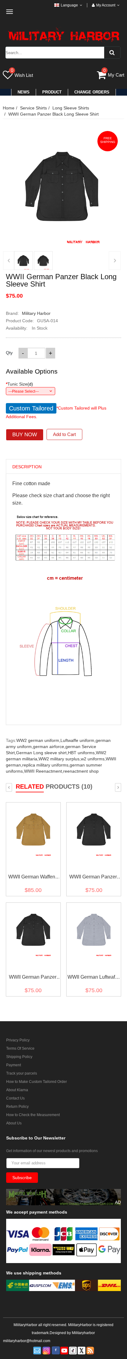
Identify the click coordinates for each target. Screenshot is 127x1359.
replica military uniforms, (46, 765)
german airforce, (49, 746)
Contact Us (15, 1098)
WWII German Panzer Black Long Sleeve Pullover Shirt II (93, 878)
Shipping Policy (19, 1057)
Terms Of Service (20, 1048)
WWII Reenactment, (43, 771)
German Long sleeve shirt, (42, 752)
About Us (14, 1123)
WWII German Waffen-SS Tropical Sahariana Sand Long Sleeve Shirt (32, 878)
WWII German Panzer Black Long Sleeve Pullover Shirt (32, 978)
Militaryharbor (83, 1333)
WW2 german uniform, (38, 740)
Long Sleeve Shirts (70, 107)
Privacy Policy (18, 1040)
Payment (13, 1065)
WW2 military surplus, (60, 758)
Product (52, 92)
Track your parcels (21, 1073)
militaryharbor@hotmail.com (26, 1341)
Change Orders (91, 92)
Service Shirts (33, 107)
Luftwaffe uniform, (78, 740)
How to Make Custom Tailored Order (36, 1082)
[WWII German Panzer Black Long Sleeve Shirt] (23, 260)
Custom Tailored (31, 408)
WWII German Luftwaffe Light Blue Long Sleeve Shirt (93, 978)
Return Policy (17, 1106)
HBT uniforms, (82, 752)
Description (27, 466)
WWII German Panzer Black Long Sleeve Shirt (53, 114)
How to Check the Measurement (33, 1115)
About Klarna (17, 1090)
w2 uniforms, (93, 758)
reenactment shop (81, 771)
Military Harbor (36, 313)
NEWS (24, 92)
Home (8, 107)
